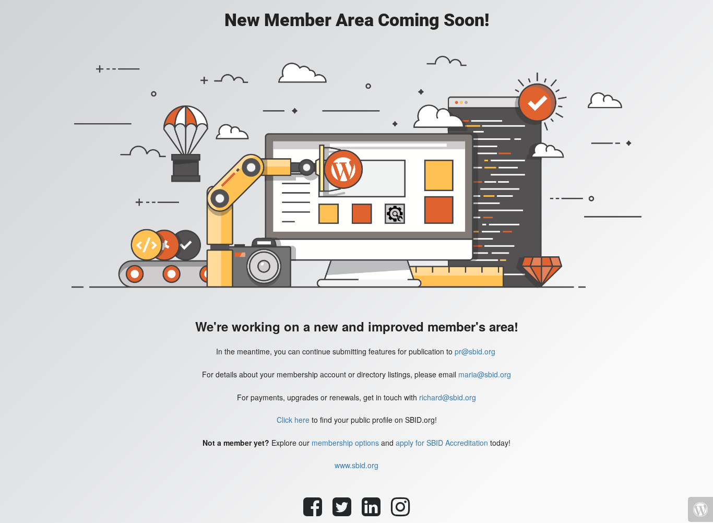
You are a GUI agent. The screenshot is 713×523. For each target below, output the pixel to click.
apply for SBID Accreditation (442, 442)
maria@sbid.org (484, 374)
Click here (293, 419)
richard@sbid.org (447, 397)
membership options (345, 442)
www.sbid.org (356, 465)
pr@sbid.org (475, 351)
